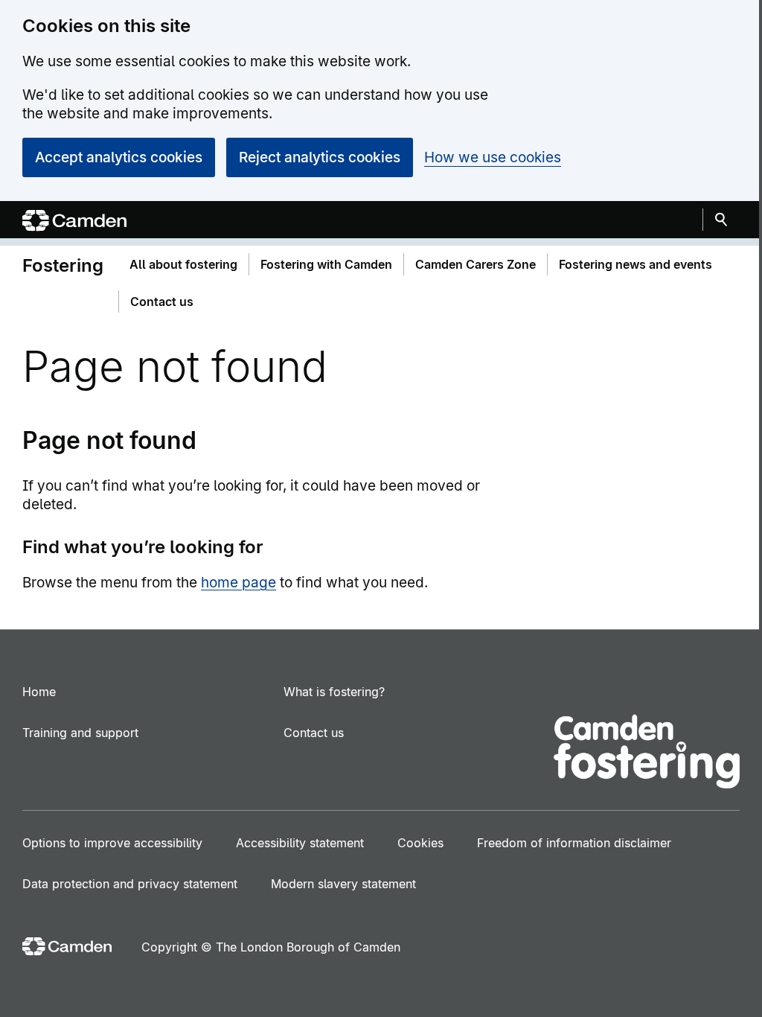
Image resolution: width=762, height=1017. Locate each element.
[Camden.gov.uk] (74, 222)
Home (39, 691)
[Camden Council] (67, 948)
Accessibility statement (300, 842)
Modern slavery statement (343, 883)
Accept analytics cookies (118, 157)
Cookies (420, 842)
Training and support (80, 732)
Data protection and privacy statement (129, 883)
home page (238, 582)
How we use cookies (492, 157)
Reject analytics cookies (319, 157)
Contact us (314, 732)
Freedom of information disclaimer (574, 842)
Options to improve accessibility (112, 842)
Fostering (62, 265)
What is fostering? (334, 691)
